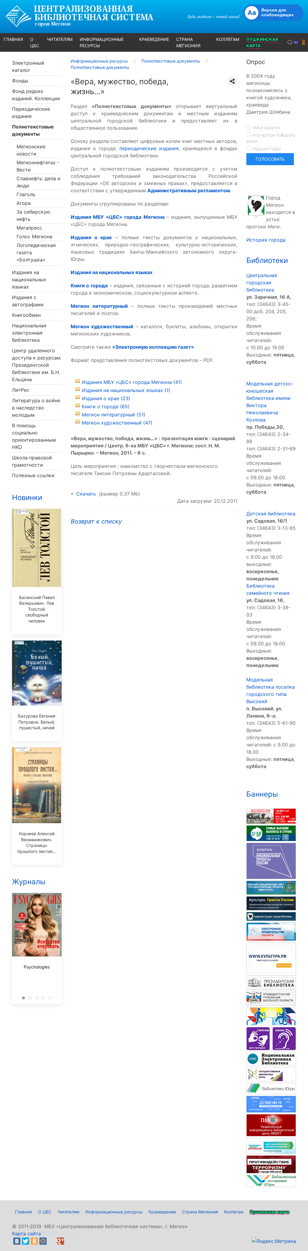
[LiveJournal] (51, 1241)
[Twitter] (25, 1241)
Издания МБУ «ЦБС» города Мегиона (118, 217)
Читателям (68, 1211)
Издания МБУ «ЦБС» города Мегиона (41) (132, 382)
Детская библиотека (270, 514)
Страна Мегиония (200, 1211)
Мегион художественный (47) (117, 423)
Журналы (28, 881)
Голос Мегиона (34, 236)
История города (265, 240)
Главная (23, 1211)
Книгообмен (26, 315)
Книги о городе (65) (106, 406)
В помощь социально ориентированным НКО (34, 436)
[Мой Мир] (43, 1241)
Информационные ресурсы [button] (102, 42)
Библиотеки (267, 260)
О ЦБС (44, 1211)
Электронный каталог (28, 66)
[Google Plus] (60, 1241)
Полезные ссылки (33, 475)
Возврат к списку (96, 521)
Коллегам (234, 1211)
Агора (24, 203)
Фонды (20, 81)
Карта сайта (26, 1234)
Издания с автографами (28, 300)
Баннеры (262, 794)
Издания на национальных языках (29, 279)
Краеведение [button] (154, 39)
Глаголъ (26, 194)
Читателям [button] (59, 39)
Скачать (86, 494)
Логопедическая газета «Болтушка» (36, 252)
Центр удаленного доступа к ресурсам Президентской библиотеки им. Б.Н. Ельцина (36, 365)
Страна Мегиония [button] (188, 42)
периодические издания (149, 148)
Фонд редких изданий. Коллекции (36, 94)
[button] (290, 42)
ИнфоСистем (57, 1234)
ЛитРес (20, 390)
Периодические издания (31, 112)
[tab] (23, 997)
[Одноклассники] (34, 1241)
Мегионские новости (31, 150)
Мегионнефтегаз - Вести (38, 166)
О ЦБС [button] (34, 42)
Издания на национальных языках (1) (126, 390)
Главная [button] (13, 39)
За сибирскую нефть (33, 215)
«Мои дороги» (265, 127)
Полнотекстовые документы (33, 130)
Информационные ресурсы (114, 1211)
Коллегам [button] (227, 39)
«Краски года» (266, 148)
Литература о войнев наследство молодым (36, 407)
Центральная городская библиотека (261, 282)
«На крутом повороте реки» (270, 138)
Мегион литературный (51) (113, 415)
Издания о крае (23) (106, 398)
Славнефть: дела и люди (38, 182)
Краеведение (162, 1211)
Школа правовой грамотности (32, 461)
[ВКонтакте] (16, 1241)
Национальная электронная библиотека (29, 333)
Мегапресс (29, 228)
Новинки (27, 497)
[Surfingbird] (69, 1241)
